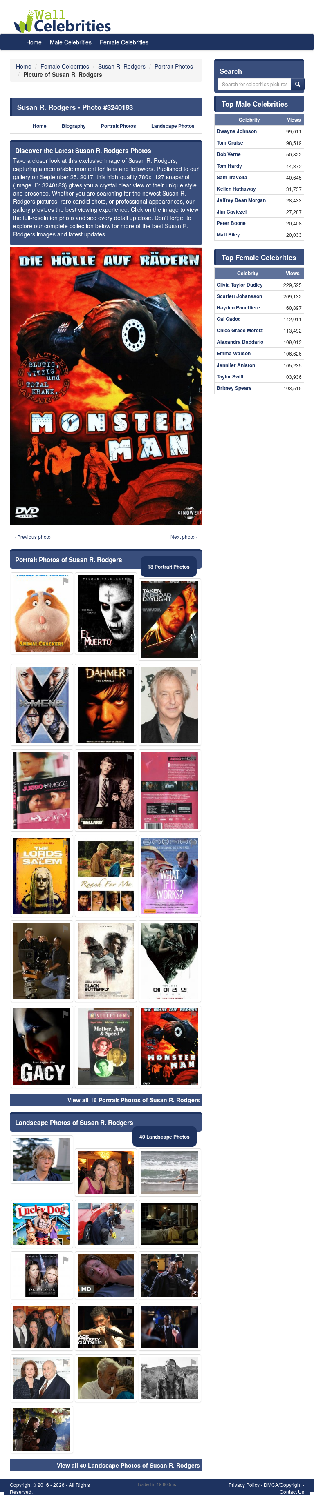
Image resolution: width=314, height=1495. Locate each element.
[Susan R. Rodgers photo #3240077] (170, 1378)
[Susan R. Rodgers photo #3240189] (106, 961)
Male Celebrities (71, 42)
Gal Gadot (228, 319)
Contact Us (292, 1491)
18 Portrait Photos (169, 566)
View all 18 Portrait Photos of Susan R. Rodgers (133, 1100)
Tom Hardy (229, 165)
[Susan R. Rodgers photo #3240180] (42, 1378)
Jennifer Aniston (236, 365)
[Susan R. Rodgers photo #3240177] (106, 1224)
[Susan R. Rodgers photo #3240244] (42, 790)
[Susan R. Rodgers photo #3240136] (42, 1047)
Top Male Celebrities (255, 104)
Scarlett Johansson (239, 296)
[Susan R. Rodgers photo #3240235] (170, 1275)
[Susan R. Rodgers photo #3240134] (42, 1224)
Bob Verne (229, 154)
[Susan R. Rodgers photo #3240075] (42, 1275)
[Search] (298, 84)
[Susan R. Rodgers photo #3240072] (170, 790)
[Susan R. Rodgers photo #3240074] (106, 1378)
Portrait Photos (118, 125)
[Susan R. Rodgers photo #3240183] (170, 1047)
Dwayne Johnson (237, 131)
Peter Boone (231, 223)
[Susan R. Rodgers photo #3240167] (170, 705)
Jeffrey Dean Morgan (241, 200)
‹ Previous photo (32, 536)
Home (34, 42)
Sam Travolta (232, 177)
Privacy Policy (244, 1484)
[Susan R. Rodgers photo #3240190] (42, 876)
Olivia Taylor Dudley (240, 284)
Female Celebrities (124, 42)
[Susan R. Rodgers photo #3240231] (42, 1159)
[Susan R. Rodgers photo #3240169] (170, 619)
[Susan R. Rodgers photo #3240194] (170, 1224)
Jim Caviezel (232, 211)
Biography (74, 125)
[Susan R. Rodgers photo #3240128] (106, 1327)
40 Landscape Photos (164, 1136)
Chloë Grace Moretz (240, 330)
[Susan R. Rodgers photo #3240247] (42, 613)
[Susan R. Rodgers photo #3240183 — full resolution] (106, 385)
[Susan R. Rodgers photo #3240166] (170, 1327)
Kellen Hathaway (236, 188)
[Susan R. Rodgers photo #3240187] (106, 1047)
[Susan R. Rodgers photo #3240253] (42, 1327)
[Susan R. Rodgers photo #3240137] (170, 876)
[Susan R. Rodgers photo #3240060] (106, 705)
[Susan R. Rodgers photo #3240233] (42, 1430)
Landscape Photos (173, 125)
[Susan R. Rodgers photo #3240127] (106, 1275)
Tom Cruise (230, 142)
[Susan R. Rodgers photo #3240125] (106, 613)
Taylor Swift (230, 376)
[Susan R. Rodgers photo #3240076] (106, 876)
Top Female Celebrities (259, 257)
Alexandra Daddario (240, 341)
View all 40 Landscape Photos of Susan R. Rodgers (128, 1465)
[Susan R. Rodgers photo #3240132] (170, 961)
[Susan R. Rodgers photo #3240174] (42, 961)
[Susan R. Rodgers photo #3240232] (42, 705)
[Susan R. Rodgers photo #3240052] (106, 1172)
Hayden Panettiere (238, 307)
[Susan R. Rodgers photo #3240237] (106, 790)
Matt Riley (228, 234)
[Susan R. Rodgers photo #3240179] (170, 1172)
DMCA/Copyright (282, 1484)
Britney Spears (234, 388)
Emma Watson (234, 353)
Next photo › (183, 536)
